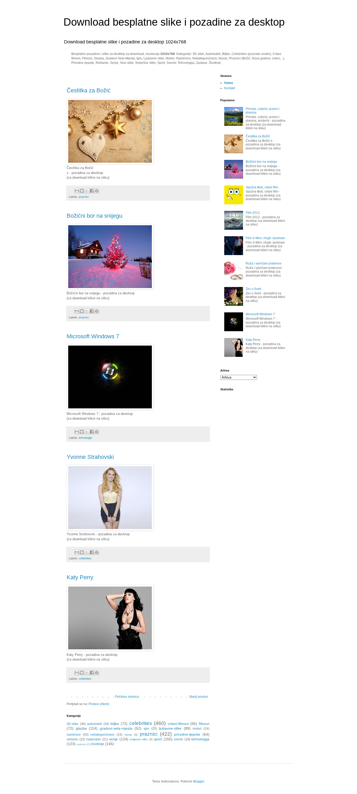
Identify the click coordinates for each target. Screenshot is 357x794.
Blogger (198, 781)
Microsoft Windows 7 (93, 336)
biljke (115, 724)
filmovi (204, 724)
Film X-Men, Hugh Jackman (265, 238)
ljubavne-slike (170, 728)
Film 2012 (253, 213)
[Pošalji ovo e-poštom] (76, 190)
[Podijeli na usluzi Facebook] (91, 190)
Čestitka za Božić (89, 90)
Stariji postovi (198, 697)
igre (146, 728)
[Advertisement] (128, 76)
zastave (81, 744)
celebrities (85, 558)
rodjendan (93, 739)
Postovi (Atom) (99, 704)
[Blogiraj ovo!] (81, 190)
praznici (84, 196)
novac (128, 734)
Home (228, 83)
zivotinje (97, 744)
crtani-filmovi (178, 724)
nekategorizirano (102, 734)
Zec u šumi (253, 289)
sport (158, 739)
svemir (178, 739)
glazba (81, 728)
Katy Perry (80, 577)
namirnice (74, 734)
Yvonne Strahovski (90, 457)
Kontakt (229, 88)
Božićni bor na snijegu (94, 215)
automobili (94, 724)
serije (113, 739)
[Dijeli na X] (86, 190)
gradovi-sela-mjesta (116, 728)
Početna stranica (127, 697)
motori (197, 728)
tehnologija (85, 437)
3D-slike (72, 724)
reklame (72, 739)
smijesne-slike (139, 739)
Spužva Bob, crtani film (262, 187)
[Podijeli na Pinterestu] (96, 190)
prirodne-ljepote (187, 734)
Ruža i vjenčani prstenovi (263, 263)
